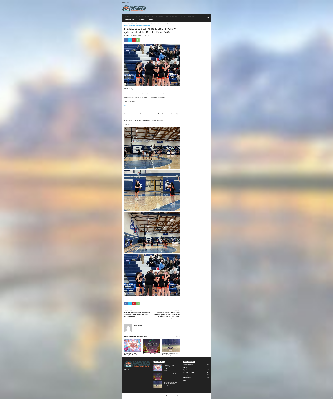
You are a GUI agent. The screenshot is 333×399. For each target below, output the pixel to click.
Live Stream (159, 16)
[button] (208, 18)
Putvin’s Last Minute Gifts (150, 354)
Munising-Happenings (144, 25)
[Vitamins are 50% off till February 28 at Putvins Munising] (132, 345)
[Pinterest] (134, 40)
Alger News (186, 369)
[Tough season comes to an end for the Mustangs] (171, 345)
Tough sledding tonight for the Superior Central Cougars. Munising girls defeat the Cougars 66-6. (137, 314)
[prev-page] (177, 336)
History (141, 20)
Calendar (191, 16)
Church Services (171, 16)
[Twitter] (130, 40)
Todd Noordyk (128, 35)
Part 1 (125, 105)
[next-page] (179, 336)
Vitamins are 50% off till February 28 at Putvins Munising (132, 354)
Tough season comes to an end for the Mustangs (170, 354)
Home (127, 16)
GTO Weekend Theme (188, 372)
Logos (150, 20)
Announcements (187, 377)
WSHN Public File (205, 397)
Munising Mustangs (146, 16)
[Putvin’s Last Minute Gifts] (152, 346)
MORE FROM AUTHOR (142, 336)
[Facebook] (126, 40)
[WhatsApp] (138, 40)
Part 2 (125, 109)
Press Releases (130, 20)
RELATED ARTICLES (129, 336)
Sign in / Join (125, 2)
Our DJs (134, 16)
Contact (182, 16)
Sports (129, 23)
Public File (126, 369)
